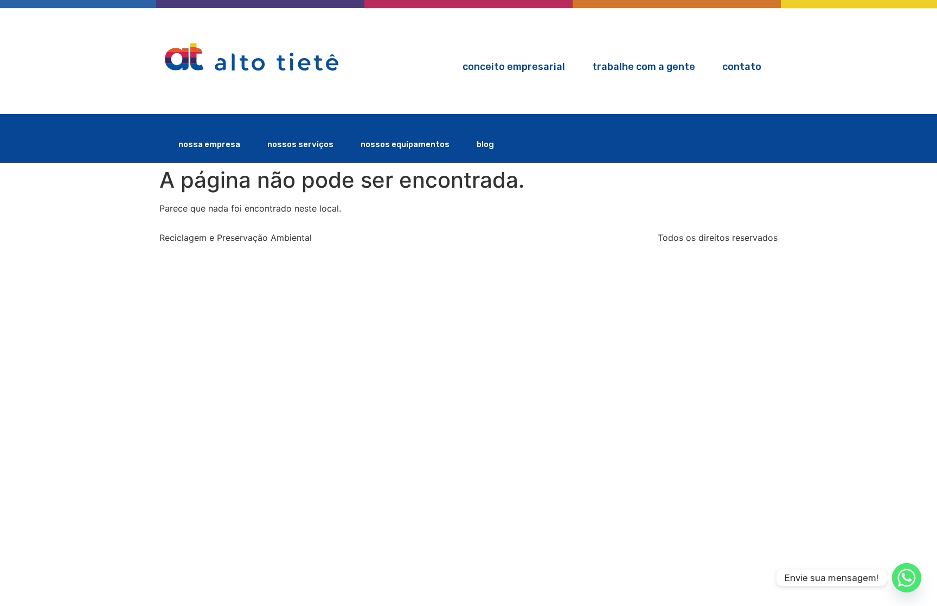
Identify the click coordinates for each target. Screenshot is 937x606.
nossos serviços (300, 144)
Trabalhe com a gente (643, 67)
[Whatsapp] (906, 577)
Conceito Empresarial (514, 67)
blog (485, 144)
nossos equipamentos (405, 144)
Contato (741, 67)
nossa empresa (209, 144)
